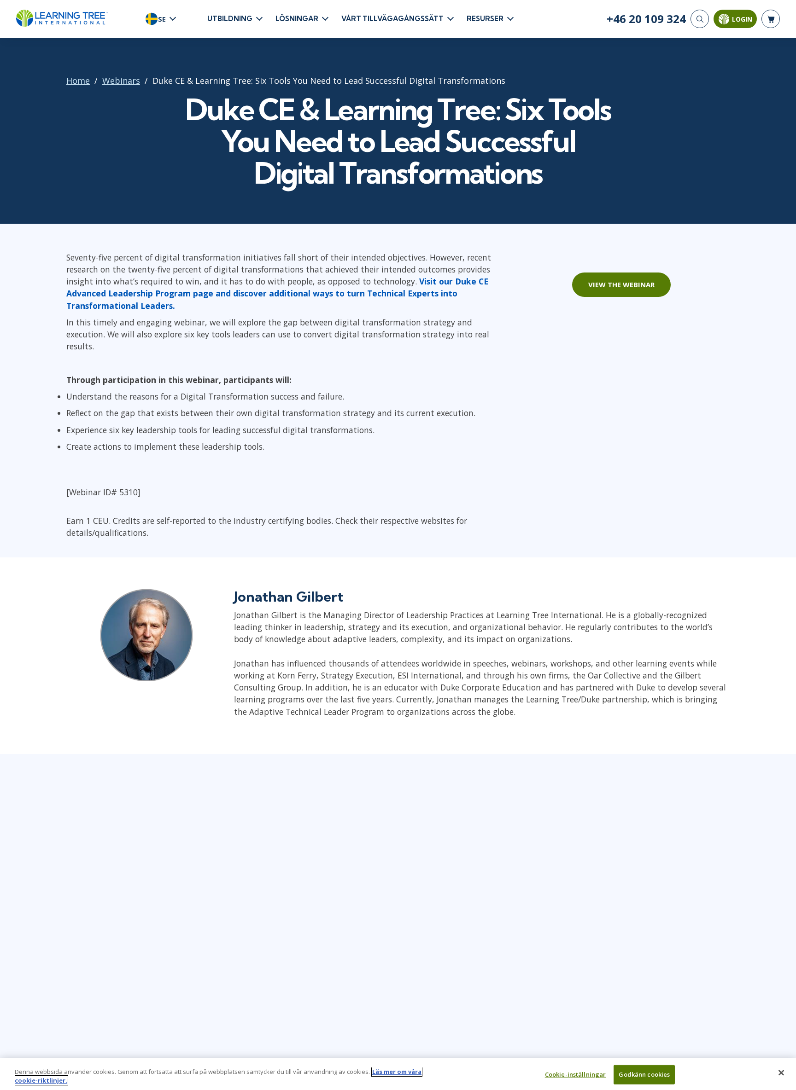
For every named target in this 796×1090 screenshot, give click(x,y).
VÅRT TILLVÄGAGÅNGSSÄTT (392, 18)
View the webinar (621, 284)
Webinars (121, 80)
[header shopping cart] (770, 19)
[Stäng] (781, 1073)
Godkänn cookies (644, 1074)
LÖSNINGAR (296, 18)
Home (78, 80)
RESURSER (485, 18)
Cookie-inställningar (575, 1074)
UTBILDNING (229, 18)
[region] (398, 1074)
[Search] (700, 19)
